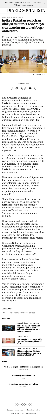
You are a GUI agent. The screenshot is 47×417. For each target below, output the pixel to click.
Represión (20, 323)
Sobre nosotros (31, 413)
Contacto (10, 410)
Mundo (5, 313)
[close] (44, 4)
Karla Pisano (23, 369)
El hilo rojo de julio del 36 (23, 375)
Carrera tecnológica (29, 348)
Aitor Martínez (23, 386)
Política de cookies (17, 413)
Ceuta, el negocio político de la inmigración (23, 367)
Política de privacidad (32, 410)
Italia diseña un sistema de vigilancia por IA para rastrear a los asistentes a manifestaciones (28, 328)
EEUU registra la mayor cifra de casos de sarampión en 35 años (29, 341)
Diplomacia (6, 17)
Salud (26, 336)
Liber (23, 378)
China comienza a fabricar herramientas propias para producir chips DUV (29, 353)
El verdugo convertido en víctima (23, 384)
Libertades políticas (32, 323)
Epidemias (20, 336)
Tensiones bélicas (16, 17)
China (19, 348)
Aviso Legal (19, 410)
